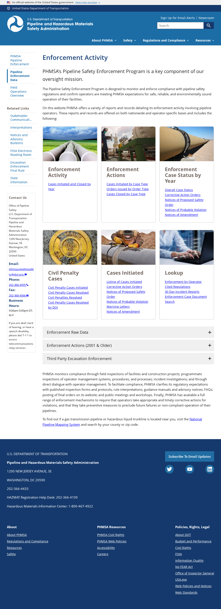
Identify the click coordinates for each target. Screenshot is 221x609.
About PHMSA (17, 535)
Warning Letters (118, 306)
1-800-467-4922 (80, 506)
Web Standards (186, 592)
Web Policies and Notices (193, 586)
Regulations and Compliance (27, 541)
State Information (18, 180)
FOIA (178, 554)
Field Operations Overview (18, 91)
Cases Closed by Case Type (126, 194)
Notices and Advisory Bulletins (19, 139)
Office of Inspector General (194, 573)
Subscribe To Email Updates (190, 456)
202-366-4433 (17, 488)
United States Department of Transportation (40, 8)
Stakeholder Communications (22, 118)
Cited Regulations (177, 287)
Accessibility (106, 548)
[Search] (209, 25)
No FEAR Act (184, 567)
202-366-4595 (17, 285)
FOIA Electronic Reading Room (21, 153)
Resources (14, 548)
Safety (11, 554)
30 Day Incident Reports (182, 292)
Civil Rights (183, 548)
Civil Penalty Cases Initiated (68, 287)
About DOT (183, 535)
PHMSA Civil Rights (110, 535)
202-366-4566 (17, 295)
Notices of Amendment (181, 215)
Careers (102, 554)
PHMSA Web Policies (111, 541)
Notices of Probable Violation (186, 210)
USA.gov (181, 579)
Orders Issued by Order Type (128, 189)
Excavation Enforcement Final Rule (19, 166)
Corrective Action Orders (182, 195)
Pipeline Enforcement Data (20, 76)
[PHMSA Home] (50, 24)
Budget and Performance (193, 541)
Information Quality (189, 560)
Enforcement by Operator (183, 282)
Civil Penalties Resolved (65, 297)
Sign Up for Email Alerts (178, 17)
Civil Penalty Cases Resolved (68, 292)
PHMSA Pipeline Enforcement (19, 60)
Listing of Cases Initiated (124, 282)
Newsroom (206, 17)
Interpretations (21, 127)
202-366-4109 (67, 497)
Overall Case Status (179, 190)
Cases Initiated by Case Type (127, 184)
